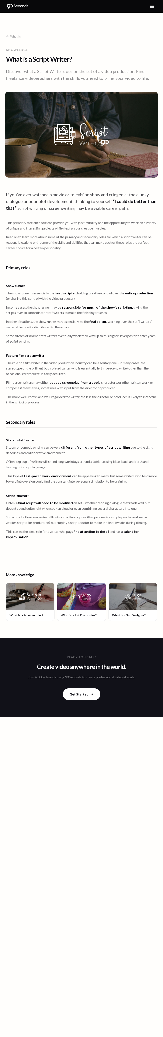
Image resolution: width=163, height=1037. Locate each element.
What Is (15, 36)
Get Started (79, 694)
